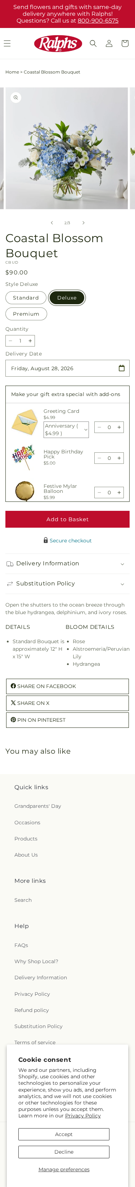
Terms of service (34, 1042)
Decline (63, 1152)
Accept (64, 1134)
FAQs (21, 945)
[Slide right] (83, 223)
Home (12, 72)
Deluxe (67, 298)
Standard (26, 298)
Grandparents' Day (37, 806)
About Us (26, 855)
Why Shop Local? (36, 961)
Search (23, 900)
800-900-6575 (98, 20)
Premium (26, 314)
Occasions (27, 822)
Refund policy (31, 1010)
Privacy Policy (83, 1115)
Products (25, 838)
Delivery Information (40, 977)
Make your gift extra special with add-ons (65, 394)
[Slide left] (52, 223)
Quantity (16, 329)
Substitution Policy (38, 1026)
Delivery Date (23, 353)
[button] (93, 43)
